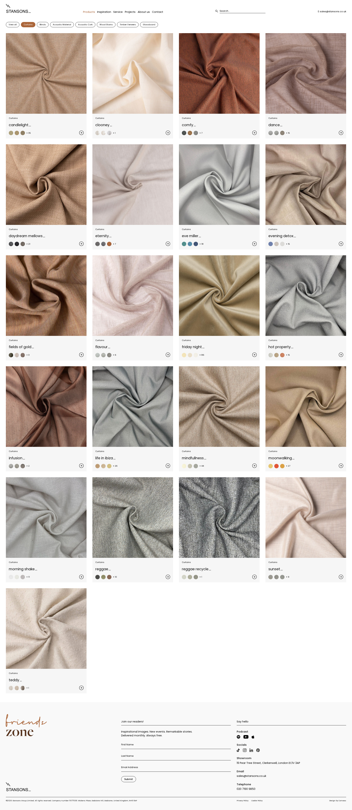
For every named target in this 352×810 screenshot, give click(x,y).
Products (89, 12)
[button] (89, 13)
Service (118, 12)
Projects (130, 12)
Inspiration (104, 12)
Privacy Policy (242, 800)
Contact (157, 12)
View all (13, 24)
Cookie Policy (257, 800)
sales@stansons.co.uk (333, 11)
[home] (18, 8)
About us (144, 12)
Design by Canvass (337, 800)
